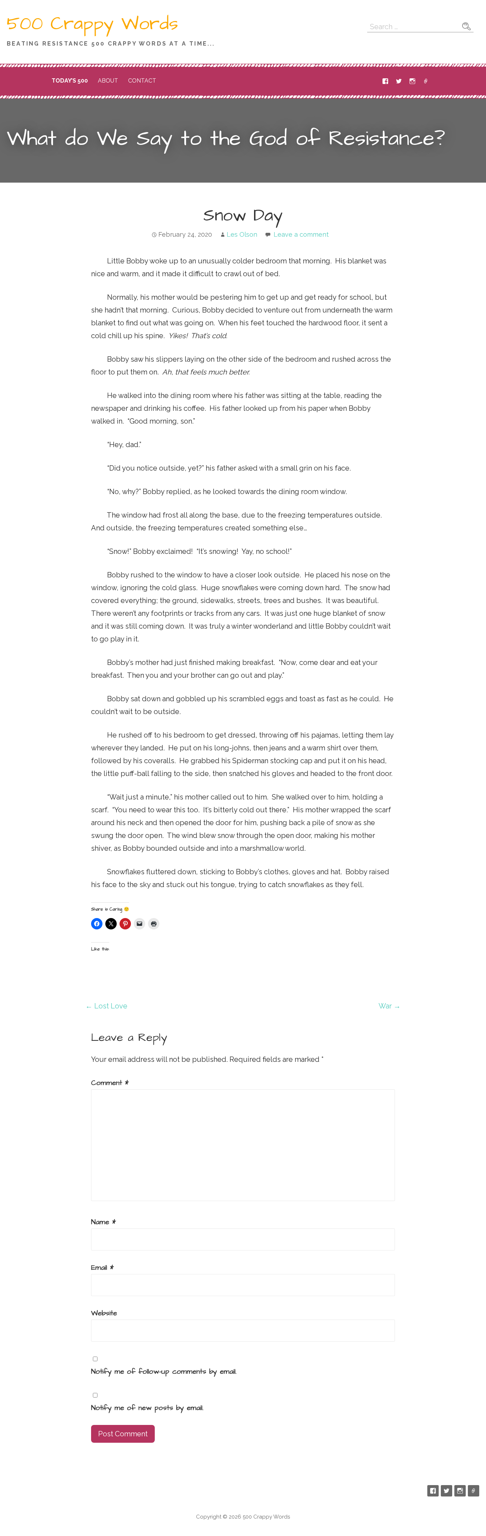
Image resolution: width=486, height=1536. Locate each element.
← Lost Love (106, 1006)
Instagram (412, 81)
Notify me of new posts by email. (147, 1408)
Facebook (385, 81)
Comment (110, 1083)
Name (103, 1222)
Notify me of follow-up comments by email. (164, 1372)
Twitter (399, 81)
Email (426, 81)
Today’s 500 (70, 80)
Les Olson (242, 234)
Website (104, 1313)
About (108, 80)
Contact (142, 80)
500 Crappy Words (92, 24)
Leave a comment (301, 234)
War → (390, 1006)
